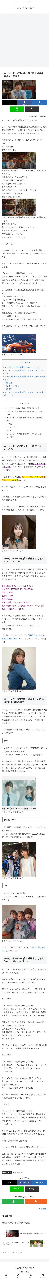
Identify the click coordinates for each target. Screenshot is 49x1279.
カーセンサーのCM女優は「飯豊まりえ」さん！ (22, 367)
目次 (21, 403)
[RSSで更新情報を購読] (36, 1201)
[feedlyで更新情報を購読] (13, 1201)
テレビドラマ (12, 386)
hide (28, 362)
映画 (9, 383)
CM (9, 389)
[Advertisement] (24, 40)
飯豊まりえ (18, 1172)
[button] (32, 109)
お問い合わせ (24, 1272)
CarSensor (7, 1172)
